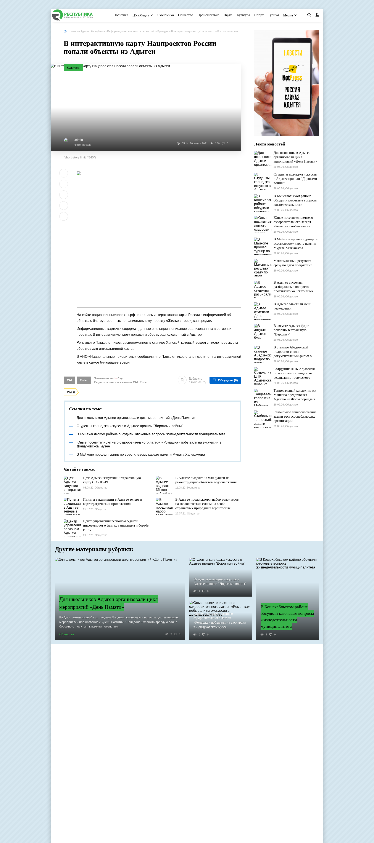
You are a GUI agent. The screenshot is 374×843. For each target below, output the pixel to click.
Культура (243, 15)
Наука (228, 15)
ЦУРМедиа (140, 15)
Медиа (288, 15)
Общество (185, 15)
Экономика (165, 15)
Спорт (259, 15)
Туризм (273, 15)
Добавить (197, 380)
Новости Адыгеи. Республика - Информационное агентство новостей (112, 31)
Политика (120, 15)
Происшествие (208, 15)
